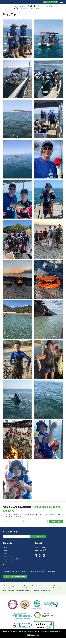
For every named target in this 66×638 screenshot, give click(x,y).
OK (29, 635)
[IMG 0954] (48, 159)
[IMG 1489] (17, 159)
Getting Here (7, 556)
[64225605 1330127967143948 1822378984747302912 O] (17, 279)
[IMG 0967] (17, 239)
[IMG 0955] (48, 319)
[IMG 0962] (48, 199)
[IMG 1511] (48, 79)
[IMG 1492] (17, 359)
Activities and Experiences (11, 562)
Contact (5, 565)
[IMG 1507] (17, 38)
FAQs (5, 553)
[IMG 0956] (17, 319)
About (5, 550)
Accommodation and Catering (13, 559)
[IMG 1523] (48, 239)
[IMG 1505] (17, 119)
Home (5, 547)
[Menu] (61, 2)
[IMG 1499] (48, 399)
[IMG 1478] (48, 38)
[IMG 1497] (48, 119)
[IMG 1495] (17, 439)
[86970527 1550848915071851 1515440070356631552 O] (48, 279)
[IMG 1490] (48, 439)
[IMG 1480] (17, 199)
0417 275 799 (41, 547)
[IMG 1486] (17, 479)
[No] (64, 634)
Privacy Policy (35, 635)
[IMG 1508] (17, 79)
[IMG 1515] (48, 359)
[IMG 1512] (17, 399)
